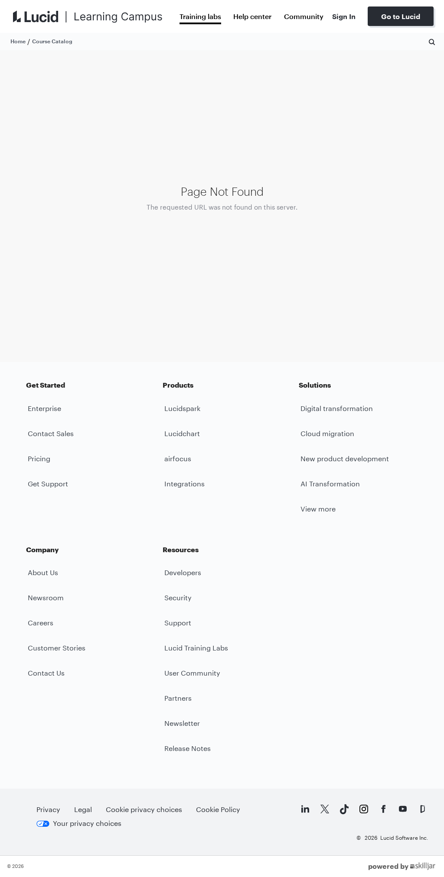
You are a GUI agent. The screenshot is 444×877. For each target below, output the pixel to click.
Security (178, 597)
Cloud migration (327, 433)
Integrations (184, 483)
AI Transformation (330, 483)
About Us (43, 572)
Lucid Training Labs (196, 648)
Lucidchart (182, 433)
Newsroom (46, 597)
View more (318, 509)
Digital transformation (336, 408)
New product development (344, 458)
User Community (192, 673)
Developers (182, 572)
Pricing (39, 458)
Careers (40, 622)
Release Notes (187, 748)
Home (18, 41)
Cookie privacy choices (144, 809)
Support (177, 622)
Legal (83, 809)
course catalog (52, 41)
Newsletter (182, 723)
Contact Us (46, 673)
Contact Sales (51, 433)
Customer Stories (56, 648)
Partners (178, 698)
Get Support (48, 483)
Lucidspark (182, 408)
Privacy (48, 809)
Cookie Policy (218, 809)
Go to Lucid (400, 16)
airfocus (177, 458)
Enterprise (44, 408)
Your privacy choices (87, 823)
